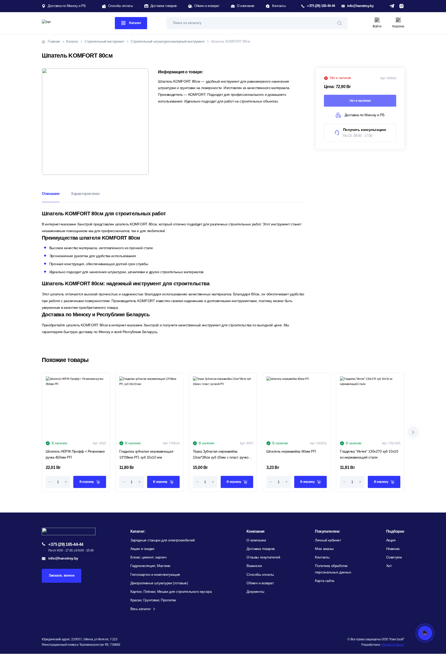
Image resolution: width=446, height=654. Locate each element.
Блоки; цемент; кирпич (148, 557)
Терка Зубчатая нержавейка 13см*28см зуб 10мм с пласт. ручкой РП (221, 454)
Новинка (393, 549)
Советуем (394, 557)
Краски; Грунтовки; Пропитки (153, 600)
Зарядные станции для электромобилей (162, 540)
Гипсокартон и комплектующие (155, 575)
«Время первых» (392, 644)
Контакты (278, 6)
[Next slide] (413, 432)
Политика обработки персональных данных (333, 569)
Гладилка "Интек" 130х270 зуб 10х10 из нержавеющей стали (369, 454)
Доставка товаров (163, 6)
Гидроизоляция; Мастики (150, 566)
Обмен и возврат (206, 6)
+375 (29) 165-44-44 (321, 6)
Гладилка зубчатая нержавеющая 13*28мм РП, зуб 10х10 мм (146, 454)
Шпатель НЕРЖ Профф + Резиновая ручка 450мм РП (75, 454)
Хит (389, 566)
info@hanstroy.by (360, 6)
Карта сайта (324, 581)
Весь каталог (140, 609)
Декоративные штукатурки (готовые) (159, 583)
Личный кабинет (328, 540)
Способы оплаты (120, 6)
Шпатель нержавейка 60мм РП (291, 451)
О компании (245, 6)
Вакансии (254, 566)
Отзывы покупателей (263, 557)
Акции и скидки (142, 549)
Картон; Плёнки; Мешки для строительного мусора (171, 592)
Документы (255, 592)
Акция (391, 540)
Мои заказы (324, 549)
